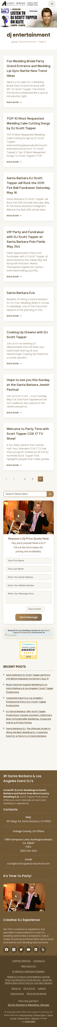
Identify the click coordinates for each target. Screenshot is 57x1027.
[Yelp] (43, 949)
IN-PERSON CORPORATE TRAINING (28, 971)
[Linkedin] (36, 949)
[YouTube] (28, 949)
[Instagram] (14, 949)
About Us (16, 988)
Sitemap (35, 1018)
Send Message (29, 617)
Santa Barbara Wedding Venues (28, 1005)
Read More (14, 102)
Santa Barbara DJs (21, 293)
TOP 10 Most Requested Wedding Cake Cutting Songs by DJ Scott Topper (28, 123)
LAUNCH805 (30, 1021)
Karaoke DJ (39, 960)
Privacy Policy (40, 1015)
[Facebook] (6, 949)
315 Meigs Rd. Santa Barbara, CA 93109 (28, 821)
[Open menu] (52, 3)
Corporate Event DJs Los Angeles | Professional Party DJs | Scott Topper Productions (26, 702)
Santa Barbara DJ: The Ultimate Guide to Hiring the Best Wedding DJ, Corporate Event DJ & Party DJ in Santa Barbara (28, 732)
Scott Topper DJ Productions (30, 631)
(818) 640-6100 (28, 850)
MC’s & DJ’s (29, 988)
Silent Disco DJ (28, 966)
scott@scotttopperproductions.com (28, 863)
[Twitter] (21, 949)
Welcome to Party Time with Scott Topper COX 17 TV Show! (28, 434)
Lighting (42, 988)
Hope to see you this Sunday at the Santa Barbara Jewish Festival (28, 385)
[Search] (50, 494)
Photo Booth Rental (36, 993)
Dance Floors (17, 993)
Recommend (26, 1015)
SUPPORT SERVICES (21, 960)
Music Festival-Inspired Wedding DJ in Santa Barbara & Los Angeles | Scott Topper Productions (29, 688)
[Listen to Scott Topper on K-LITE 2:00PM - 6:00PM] (28, 18)
